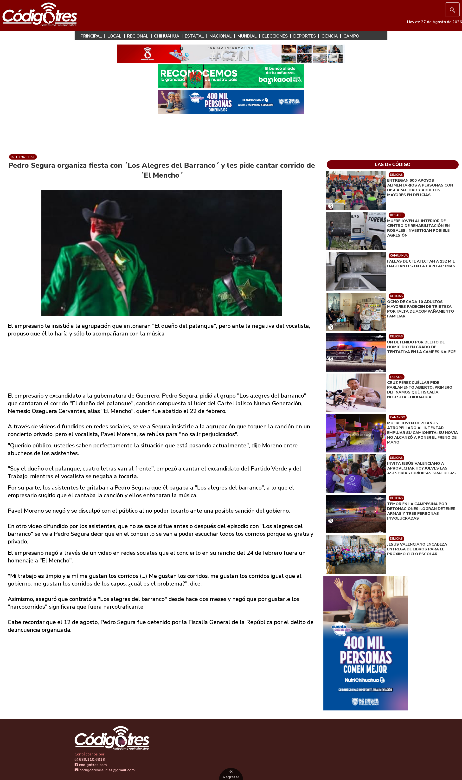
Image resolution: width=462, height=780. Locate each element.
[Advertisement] (231, 132)
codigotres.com (92, 764)
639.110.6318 (91, 759)
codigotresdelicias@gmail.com (106, 770)
